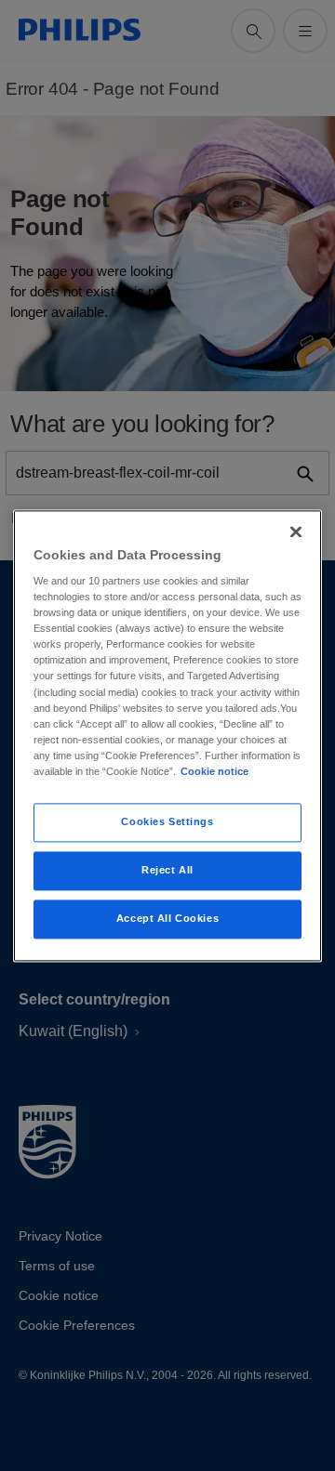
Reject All (167, 869)
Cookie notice (214, 771)
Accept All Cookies (167, 918)
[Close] (295, 531)
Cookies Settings (167, 821)
